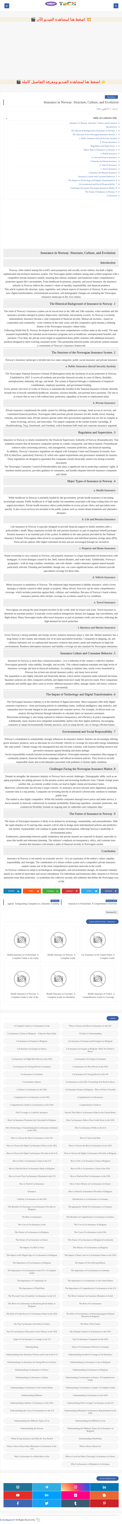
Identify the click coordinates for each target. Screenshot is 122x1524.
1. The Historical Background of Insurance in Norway (94, 130)
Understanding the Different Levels (90, 1421)
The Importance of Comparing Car (32, 1280)
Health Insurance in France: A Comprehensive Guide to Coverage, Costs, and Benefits (99, 996)
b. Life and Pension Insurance (104, 157)
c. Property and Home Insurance (103, 161)
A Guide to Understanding (90, 1033)
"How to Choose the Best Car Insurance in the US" (90, 1026)
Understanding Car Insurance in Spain (32, 1377)
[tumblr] (75, 1503)
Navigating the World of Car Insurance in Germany (90, 1207)
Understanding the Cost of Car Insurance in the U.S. (32, 1410)
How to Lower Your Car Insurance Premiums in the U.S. (31, 1176)
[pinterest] (104, 1503)
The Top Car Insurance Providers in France (32, 1324)
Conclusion (112, 195)
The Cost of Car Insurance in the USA (90, 1232)
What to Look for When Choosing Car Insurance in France (90, 1456)
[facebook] (17, 1503)
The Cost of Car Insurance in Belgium (90, 1224)
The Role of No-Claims (90, 1324)
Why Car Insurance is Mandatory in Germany (90, 1464)
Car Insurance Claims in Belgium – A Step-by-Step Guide (31, 1033)
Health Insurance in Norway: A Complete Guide (61, 956)
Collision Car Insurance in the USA (32, 1089)
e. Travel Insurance (109, 169)
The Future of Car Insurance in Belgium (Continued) (90, 1240)
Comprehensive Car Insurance (90, 1097)
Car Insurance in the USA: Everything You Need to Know (90, 1082)
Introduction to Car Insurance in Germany (90, 1199)
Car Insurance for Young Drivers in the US (90, 1074)
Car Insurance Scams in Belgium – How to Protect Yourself (90, 1089)
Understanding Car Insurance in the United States (32, 1387)
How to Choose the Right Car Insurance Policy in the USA (32, 1145)
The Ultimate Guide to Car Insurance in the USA (90, 1331)
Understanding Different (31, 1395)
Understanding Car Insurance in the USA (90, 1395)
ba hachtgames (6, 1520)
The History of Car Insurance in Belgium (90, 1247)
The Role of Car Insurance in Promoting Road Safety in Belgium (31, 1304)
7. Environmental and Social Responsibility (98, 184)
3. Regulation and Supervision (104, 146)
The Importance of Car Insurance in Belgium (32, 1263)
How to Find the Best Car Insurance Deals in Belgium (32, 1168)
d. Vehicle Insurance (108, 165)
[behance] (46, 1495)
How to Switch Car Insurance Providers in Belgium (90, 1191)
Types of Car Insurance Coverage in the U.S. (32, 1339)
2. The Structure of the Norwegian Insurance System (95, 134)
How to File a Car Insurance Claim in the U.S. (31, 1161)
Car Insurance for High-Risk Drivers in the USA (32, 1059)
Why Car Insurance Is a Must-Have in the (31, 1456)
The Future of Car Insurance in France (32, 1240)
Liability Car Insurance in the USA (32, 1199)
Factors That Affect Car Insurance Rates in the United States (90, 1112)
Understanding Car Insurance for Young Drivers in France (31, 1362)
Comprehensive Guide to (90, 1105)
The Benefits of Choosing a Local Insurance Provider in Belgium (32, 1208)
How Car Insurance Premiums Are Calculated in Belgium (32, 1120)
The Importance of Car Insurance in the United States (90, 1280)
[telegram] (46, 1487)
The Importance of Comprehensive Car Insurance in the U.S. (90, 1288)
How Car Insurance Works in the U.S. (90, 1128)
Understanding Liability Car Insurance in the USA (31, 1403)
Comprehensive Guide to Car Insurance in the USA (32, 1105)
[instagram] (75, 1487)
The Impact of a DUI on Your (32, 1247)
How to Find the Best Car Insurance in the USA (90, 1176)
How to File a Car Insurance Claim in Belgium (90, 1161)
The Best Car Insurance (32, 1217)
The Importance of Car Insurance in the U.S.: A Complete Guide (32, 1271)
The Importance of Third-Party (32, 1288)
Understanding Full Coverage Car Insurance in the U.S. (90, 1403)
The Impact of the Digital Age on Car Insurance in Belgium (32, 1255)
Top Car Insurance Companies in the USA (90, 1339)
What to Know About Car (90, 1446)
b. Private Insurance (108, 142)
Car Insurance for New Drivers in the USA (90, 1066)
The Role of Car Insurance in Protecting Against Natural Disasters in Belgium (90, 1315)
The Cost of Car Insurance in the (32, 1224)
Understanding (31, 1347)
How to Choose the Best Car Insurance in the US (31, 1138)
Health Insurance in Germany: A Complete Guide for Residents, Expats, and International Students (59, 996)
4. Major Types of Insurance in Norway (100, 150)
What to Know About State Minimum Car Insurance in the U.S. (32, 1447)
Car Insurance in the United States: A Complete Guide (98, 956)
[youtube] (17, 1495)
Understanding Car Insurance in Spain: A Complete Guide (90, 1387)
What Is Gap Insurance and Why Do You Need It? (32, 1438)
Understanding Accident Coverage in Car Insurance (90, 1354)
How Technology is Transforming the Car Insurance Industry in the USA (32, 1129)
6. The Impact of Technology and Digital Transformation (92, 180)
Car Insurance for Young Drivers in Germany (32, 1066)
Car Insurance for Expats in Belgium (31, 1041)
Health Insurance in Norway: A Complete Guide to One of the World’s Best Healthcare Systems (23, 996)
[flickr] (75, 1495)
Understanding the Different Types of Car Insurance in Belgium (90, 1429)
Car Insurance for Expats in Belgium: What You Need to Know (90, 1050)
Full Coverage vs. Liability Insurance (32, 1112)
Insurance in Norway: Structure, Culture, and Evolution (93, 123)
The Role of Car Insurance (90, 1303)
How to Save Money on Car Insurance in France (90, 1184)
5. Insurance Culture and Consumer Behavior (97, 176)
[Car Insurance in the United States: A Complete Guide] (98, 940)
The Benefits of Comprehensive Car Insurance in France (90, 1217)
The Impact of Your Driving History (90, 1263)
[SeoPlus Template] (38, 1520)
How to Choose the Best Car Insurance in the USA (90, 1145)
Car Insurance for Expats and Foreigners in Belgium (90, 1041)
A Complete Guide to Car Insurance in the (32, 1026)
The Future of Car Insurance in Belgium (32, 1232)
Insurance (111, 97)
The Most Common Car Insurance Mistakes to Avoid (90, 1296)
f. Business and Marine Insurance (103, 172)
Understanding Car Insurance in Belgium (90, 1370)
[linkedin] (104, 1487)
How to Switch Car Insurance (31, 1184)
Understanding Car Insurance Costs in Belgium (90, 1362)
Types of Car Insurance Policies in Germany (90, 1347)
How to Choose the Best (90, 1138)
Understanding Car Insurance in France (31, 1370)
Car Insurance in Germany (32, 1074)
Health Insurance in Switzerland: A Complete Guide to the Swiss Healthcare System (22, 957)
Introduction (111, 127)
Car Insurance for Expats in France (32, 1049)
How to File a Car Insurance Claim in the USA (90, 1168)
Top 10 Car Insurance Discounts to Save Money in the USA (32, 1331)
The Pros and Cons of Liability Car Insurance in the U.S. (32, 1296)
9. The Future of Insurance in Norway (101, 192)
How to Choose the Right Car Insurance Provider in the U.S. (31, 1153)
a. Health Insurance (109, 153)
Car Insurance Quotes (32, 1082)
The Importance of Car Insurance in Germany (90, 1270)
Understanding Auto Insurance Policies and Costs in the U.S (31, 1354)
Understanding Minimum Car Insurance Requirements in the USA (90, 1411)
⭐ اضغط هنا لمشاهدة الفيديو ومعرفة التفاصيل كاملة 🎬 (61, 81)
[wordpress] (17, 1487)
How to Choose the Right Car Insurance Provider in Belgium (90, 1153)
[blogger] (104, 1495)
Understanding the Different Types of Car (31, 1421)
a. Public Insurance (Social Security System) (98, 138)
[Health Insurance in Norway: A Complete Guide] (58, 940)
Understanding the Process (31, 1428)
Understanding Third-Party (90, 1438)
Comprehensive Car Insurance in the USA (32, 1097)
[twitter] (46, 1503)
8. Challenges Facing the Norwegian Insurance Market (93, 188)
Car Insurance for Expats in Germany (90, 1059)
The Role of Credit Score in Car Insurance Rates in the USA (31, 1314)
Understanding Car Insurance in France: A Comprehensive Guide (90, 1378)
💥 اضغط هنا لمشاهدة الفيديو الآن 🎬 (61, 19)
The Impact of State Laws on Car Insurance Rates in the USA (90, 1255)
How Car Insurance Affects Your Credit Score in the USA (90, 1120)
